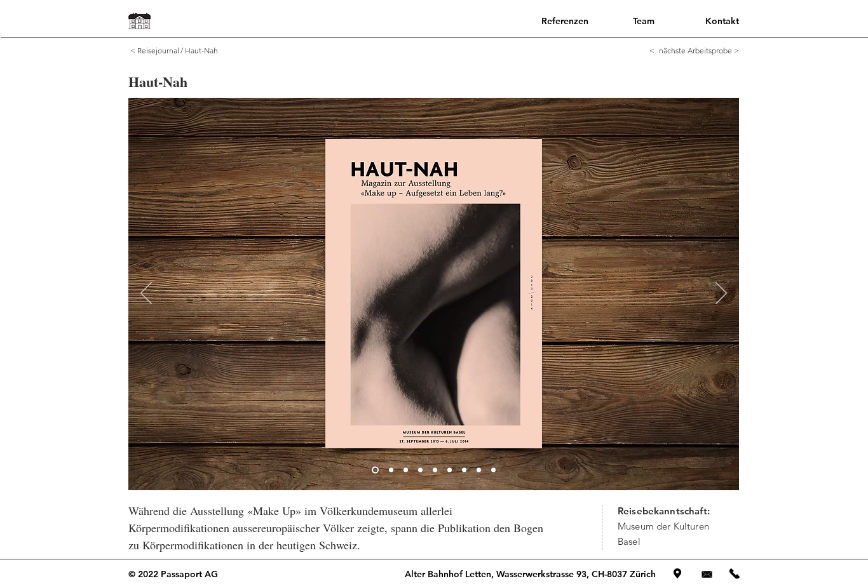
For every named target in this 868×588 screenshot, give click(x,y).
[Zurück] (146, 294)
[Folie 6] (435, 470)
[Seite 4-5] (391, 470)
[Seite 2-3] (375, 470)
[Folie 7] (449, 470)
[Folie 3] (405, 470)
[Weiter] (721, 294)
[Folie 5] (420, 470)
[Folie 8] (464, 470)
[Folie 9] (479, 470)
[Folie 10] (493, 470)
